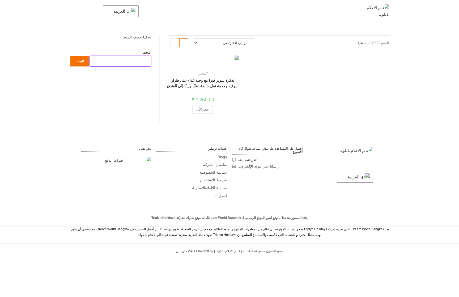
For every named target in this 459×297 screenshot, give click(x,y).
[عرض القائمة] (174, 42)
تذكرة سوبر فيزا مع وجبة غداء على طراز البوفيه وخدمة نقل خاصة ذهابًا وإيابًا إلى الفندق (203, 83)
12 (372, 42)
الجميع (384, 42)
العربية (119, 11)
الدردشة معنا (247, 159)
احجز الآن (202, 109)
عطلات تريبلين (185, 251)
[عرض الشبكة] (183, 42)
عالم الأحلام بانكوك (150, 235)
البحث (147, 52)
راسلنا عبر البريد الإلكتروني (258, 166)
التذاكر (202, 73)
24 (378, 42)
